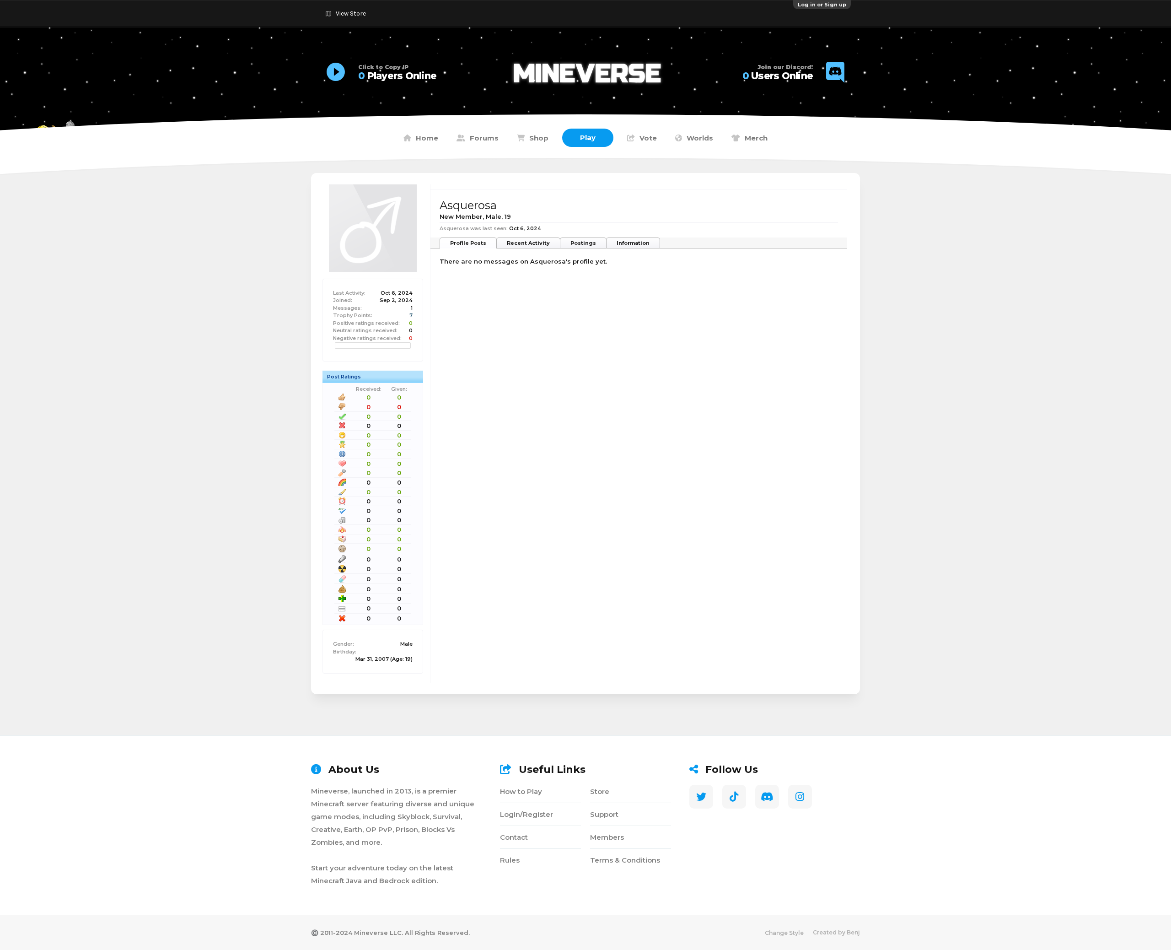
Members (607, 837)
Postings (583, 243)
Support (604, 814)
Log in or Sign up (822, 4)
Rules (510, 860)
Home (427, 138)
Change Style (784, 932)
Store (599, 791)
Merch (756, 138)
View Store (351, 13)
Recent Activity (528, 243)
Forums (484, 138)
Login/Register (526, 814)
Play (588, 137)
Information (633, 243)
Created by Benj (836, 932)
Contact (514, 837)
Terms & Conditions (625, 860)
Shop (538, 138)
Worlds (700, 138)
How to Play (521, 791)
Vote (648, 138)
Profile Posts (468, 243)
